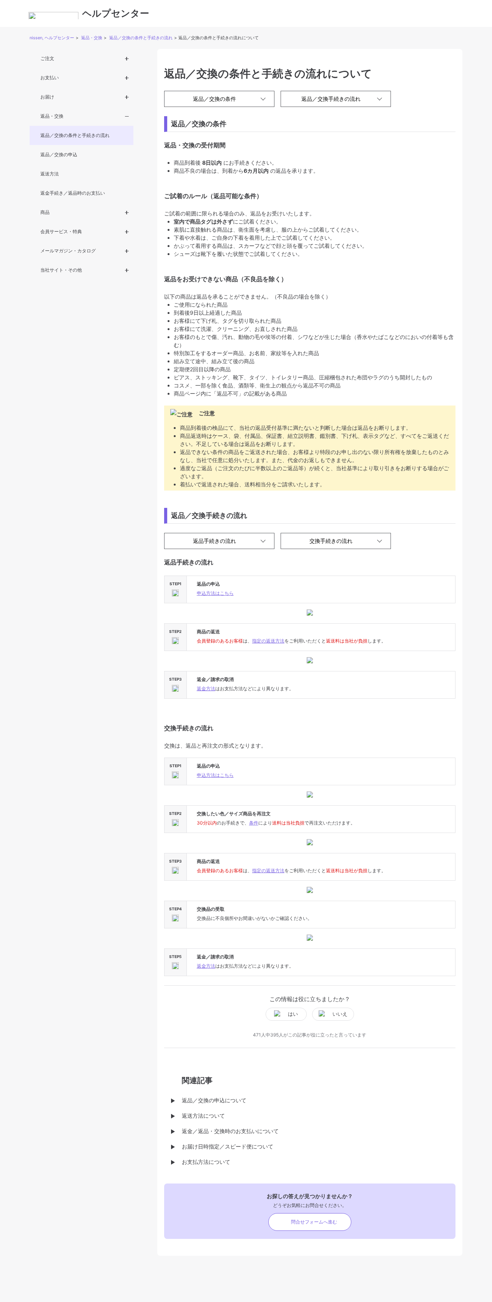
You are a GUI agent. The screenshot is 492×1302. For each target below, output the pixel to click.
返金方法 (206, 688)
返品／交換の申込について (214, 1100)
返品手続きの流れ (214, 540)
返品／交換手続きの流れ (331, 98)
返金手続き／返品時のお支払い (72, 193)
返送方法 (49, 174)
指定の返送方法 (268, 641)
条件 (253, 823)
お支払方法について (206, 1161)
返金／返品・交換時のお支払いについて (230, 1131)
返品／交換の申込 (58, 154)
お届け (47, 97)
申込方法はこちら (215, 593)
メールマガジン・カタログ (68, 251)
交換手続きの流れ (330, 540)
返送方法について (203, 1115)
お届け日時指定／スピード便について (227, 1146)
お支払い (49, 77)
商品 (45, 212)
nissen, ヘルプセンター (52, 37)
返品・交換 (91, 37)
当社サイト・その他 (61, 270)
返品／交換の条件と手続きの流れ (141, 37)
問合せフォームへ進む (314, 1222)
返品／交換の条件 (214, 98)
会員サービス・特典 (61, 231)
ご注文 (47, 58)
